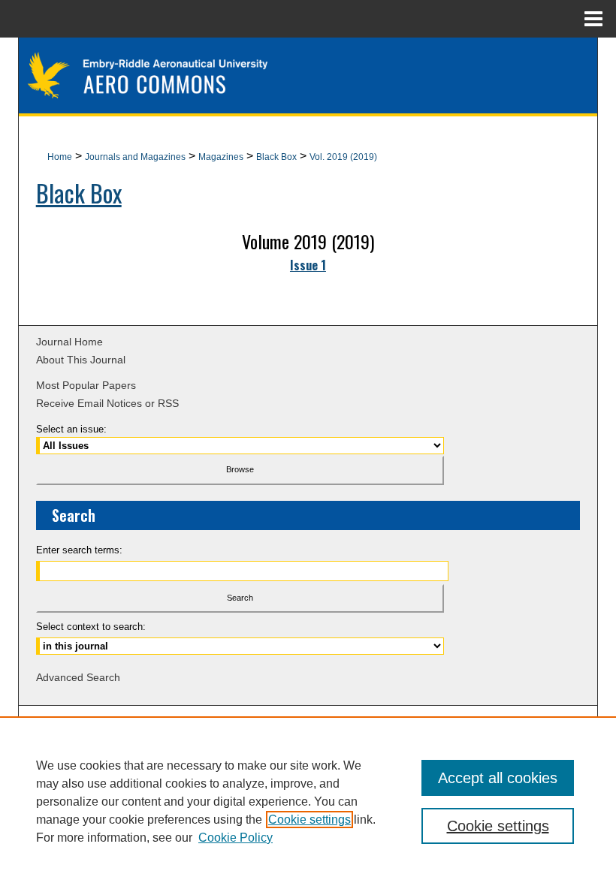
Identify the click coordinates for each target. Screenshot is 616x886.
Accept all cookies (497, 778)
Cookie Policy (235, 837)
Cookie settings (309, 819)
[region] (308, 801)
